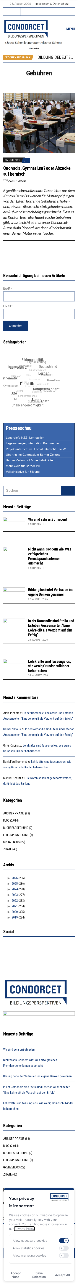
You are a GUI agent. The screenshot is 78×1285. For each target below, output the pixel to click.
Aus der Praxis (13, 813)
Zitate (7, 849)
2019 (15, 917)
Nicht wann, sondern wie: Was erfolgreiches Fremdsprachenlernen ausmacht (49, 556)
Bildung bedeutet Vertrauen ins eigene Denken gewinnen (50, 592)
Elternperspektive (16, 835)
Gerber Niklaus (12, 729)
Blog (6, 820)
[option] (56, 57)
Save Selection (39, 1275)
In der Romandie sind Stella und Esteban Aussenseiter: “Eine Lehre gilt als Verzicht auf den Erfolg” (51, 628)
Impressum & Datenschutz (51, 3)
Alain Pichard (17, 180)
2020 (15, 912)
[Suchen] (68, 491)
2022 (15, 900)
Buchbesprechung (15, 828)
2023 (15, 895)
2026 (15, 878)
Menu (70, 29)
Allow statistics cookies (28, 1248)
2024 (15, 889)
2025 (15, 883)
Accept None (15, 1275)
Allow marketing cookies (29, 1255)
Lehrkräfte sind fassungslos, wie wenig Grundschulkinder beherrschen (49, 666)
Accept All (62, 1275)
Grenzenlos (11, 842)
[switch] (64, 1240)
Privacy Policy (24, 1228)
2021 (15, 906)
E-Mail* (8, 306)
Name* (7, 288)
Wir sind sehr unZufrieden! (47, 519)
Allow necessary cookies (30, 1240)
